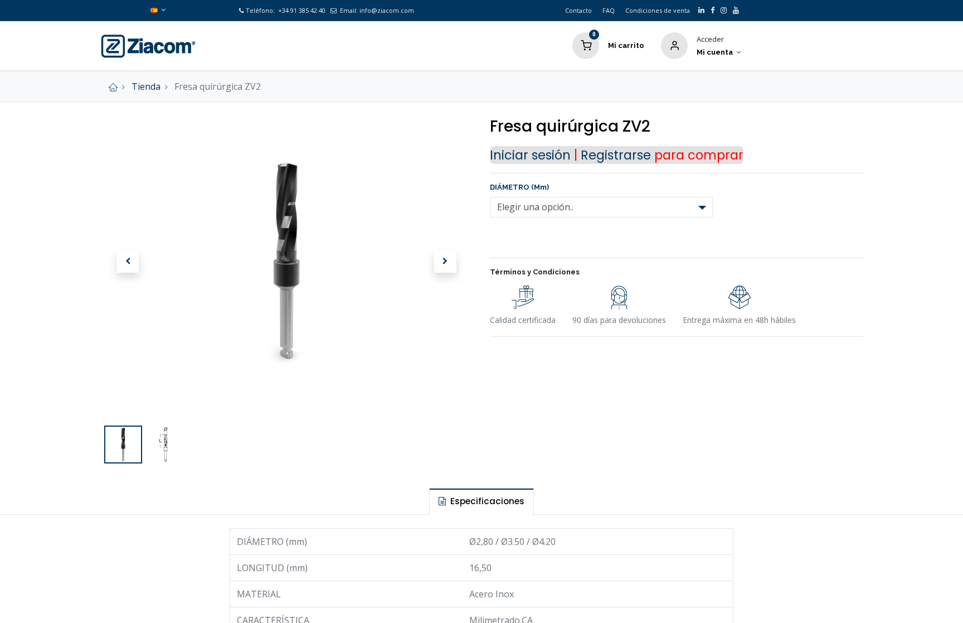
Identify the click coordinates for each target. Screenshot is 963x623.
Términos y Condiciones (535, 272)
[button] (127, 261)
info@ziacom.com (386, 10)
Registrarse (616, 155)
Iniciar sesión (530, 155)
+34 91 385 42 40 (300, 10)
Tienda (146, 86)
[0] (585, 45)
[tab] (481, 501)
